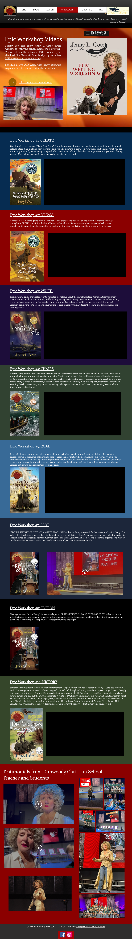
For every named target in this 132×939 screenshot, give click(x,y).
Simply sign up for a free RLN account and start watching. (33, 57)
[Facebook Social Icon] (62, 934)
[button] (60, 117)
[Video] (12, 82)
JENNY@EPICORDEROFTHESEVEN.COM (90, 927)
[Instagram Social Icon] (69, 934)
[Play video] (85, 573)
